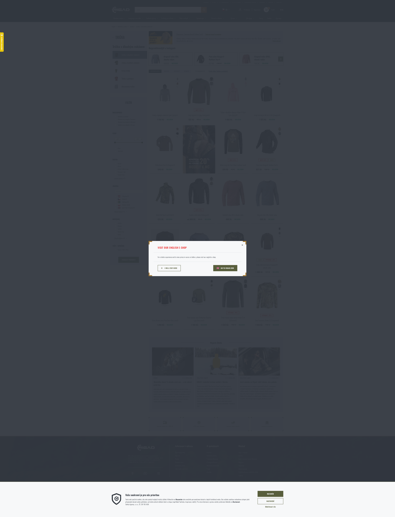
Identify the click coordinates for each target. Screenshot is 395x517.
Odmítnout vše (270, 506)
